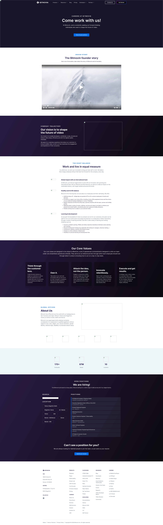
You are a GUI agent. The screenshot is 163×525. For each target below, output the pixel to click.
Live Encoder (72, 486)
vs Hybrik (111, 488)
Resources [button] (63, 2)
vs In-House (112, 493)
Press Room (72, 500)
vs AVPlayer (112, 476)
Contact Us (72, 510)
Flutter (84, 493)
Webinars (98, 478)
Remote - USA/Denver (50, 417)
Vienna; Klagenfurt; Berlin (51, 406)
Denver (62, 417)
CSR (70, 513)
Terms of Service (51, 522)
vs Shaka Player (113, 478)
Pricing (75, 2)
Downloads (98, 476)
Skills (84, 507)
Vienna (46, 413)
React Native (86, 488)
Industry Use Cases (100, 485)
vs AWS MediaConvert (114, 491)
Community (98, 499)
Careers (71, 507)
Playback (71, 473)
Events (97, 487)
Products (55, 2)
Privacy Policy (60, 522)
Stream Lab (72, 481)
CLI (83, 510)
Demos (84, 502)
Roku (84, 483)
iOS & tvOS (85, 478)
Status (44, 522)
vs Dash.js (111, 483)
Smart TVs (85, 481)
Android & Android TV (88, 476)
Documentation (86, 500)
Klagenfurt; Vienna (49, 410)
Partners (91, 2)
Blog (70, 2)
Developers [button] (82, 2)
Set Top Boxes (86, 491)
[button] (81, 87)
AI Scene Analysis (73, 488)
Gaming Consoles (87, 486)
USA (54, 413)
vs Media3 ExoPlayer (114, 473)
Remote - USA (48, 421)
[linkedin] (43, 498)
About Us (71, 497)
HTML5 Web (85, 473)
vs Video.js (111, 481)
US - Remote (62, 410)
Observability (72, 478)
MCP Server (85, 513)
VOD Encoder (72, 483)
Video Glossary (99, 497)
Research (98, 490)
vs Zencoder (112, 496)
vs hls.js (111, 486)
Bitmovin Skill (86, 505)
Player (70, 476)
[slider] (81, 105)
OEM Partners (72, 505)
